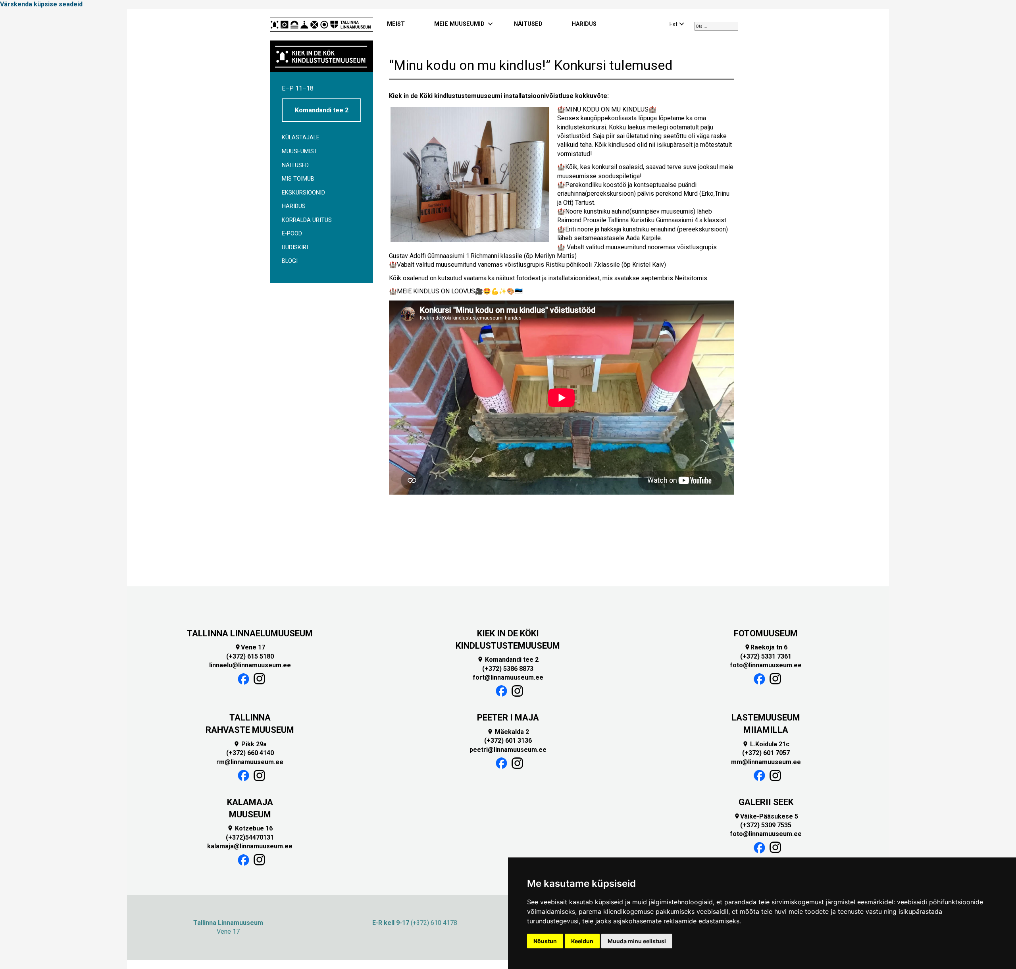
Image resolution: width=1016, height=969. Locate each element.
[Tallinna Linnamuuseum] (321, 24)
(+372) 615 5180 (250, 656)
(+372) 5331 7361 (765, 656)
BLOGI (290, 261)
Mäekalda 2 (508, 732)
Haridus (294, 206)
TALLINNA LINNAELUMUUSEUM (250, 633)
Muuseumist (300, 151)
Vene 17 (250, 647)
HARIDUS (584, 24)
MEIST (396, 24)
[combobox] (716, 26)
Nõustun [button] (545, 941)
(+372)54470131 (250, 837)
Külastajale (300, 137)
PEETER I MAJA (508, 717)
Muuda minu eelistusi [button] (637, 941)
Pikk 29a (250, 744)
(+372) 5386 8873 (507, 668)
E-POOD (292, 233)
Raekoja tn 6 (765, 647)
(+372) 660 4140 (250, 753)
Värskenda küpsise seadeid (41, 4)
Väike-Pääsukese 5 (766, 816)
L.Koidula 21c (765, 744)
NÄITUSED (528, 24)
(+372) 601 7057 (766, 753)
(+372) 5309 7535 (765, 825)
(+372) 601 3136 (508, 740)
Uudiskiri (295, 247)
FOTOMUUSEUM (766, 633)
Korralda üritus (307, 220)
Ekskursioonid (303, 192)
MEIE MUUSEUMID (459, 24)
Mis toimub (298, 178)
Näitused (295, 165)
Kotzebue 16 (250, 828)
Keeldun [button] (582, 941)
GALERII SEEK (766, 802)
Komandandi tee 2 (321, 110)
